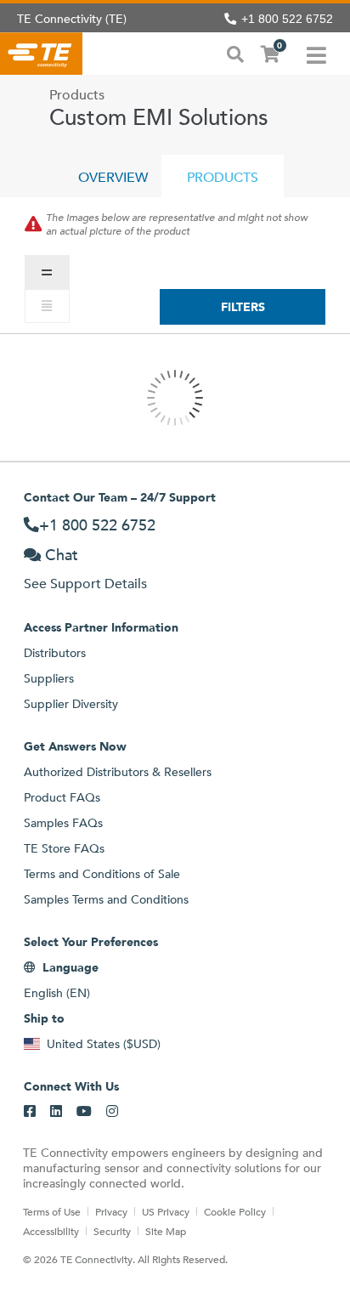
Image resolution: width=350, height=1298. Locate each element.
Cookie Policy (235, 1211)
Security (112, 1231)
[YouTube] (84, 1111)
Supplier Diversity (71, 703)
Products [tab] (222, 177)
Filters (243, 307)
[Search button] (235, 53)
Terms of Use (52, 1211)
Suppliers (49, 678)
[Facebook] (30, 1111)
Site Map (165, 1231)
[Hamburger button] (316, 53)
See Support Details (85, 583)
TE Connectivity (41, 53)
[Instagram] (112, 1111)
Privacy (111, 1211)
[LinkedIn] (56, 1111)
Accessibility (51, 1231)
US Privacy (165, 1211)
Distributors (55, 652)
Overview (113, 177)
